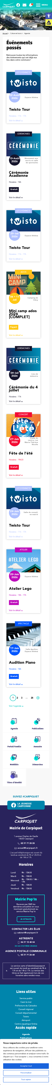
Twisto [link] (26, 1017)
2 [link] (17, 698)
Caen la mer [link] (26, 1002)
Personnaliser (26, 1073)
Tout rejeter (26, 1079)
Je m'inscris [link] (26, 919)
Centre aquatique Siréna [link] (26, 1024)
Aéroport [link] (26, 1020)
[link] (48, 16)
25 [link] (32, 698)
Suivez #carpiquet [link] (26, 796)
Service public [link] (26, 999)
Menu (45, 5)
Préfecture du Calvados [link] (26, 1006)
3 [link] (21, 698)
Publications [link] (26, 1038)
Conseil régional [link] (25, 1009)
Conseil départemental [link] (26, 1013)
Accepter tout (26, 1066)
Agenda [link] (26, 1034)
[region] (26, 1062)
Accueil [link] (5, 33)
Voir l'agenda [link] (15, 706)
